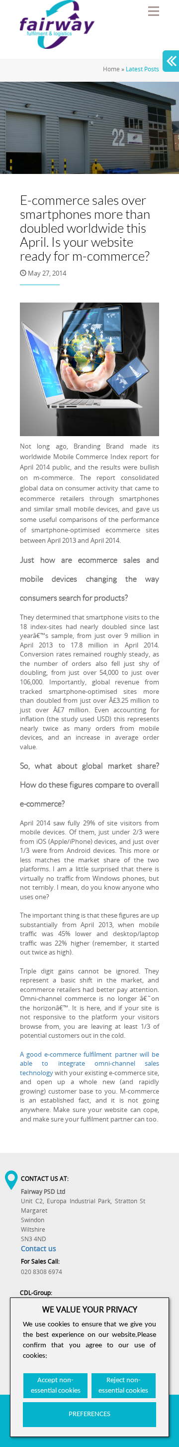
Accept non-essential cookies (56, 1386)
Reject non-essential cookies (123, 1386)
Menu (153, 11)
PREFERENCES (89, 1414)
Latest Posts (142, 69)
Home (111, 69)
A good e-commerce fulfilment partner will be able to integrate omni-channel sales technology (89, 1063)
